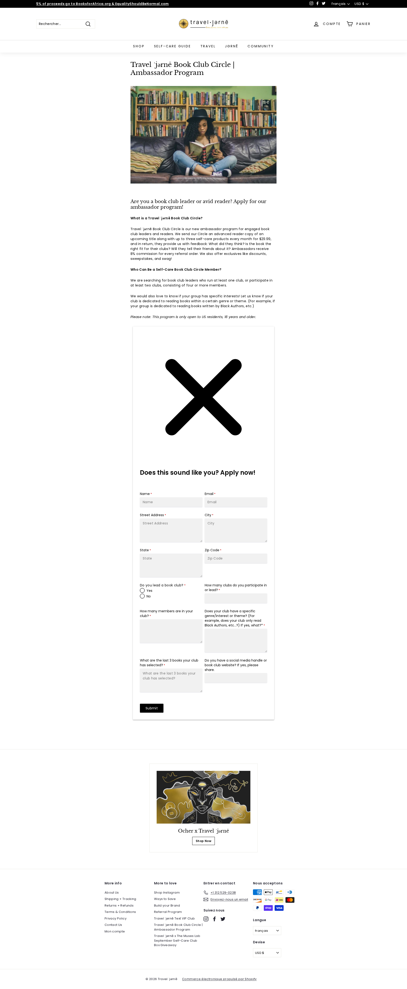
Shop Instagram (167, 892)
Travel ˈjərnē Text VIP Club (174, 918)
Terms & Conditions (120, 912)
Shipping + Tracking (120, 899)
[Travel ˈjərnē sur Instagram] (206, 918)
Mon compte (115, 931)
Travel (208, 46)
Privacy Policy (115, 918)
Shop (138, 46)
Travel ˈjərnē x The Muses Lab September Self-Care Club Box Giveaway (177, 940)
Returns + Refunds (119, 905)
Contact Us (113, 925)
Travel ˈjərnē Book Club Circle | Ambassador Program (178, 927)
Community (261, 46)
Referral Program (168, 912)
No (149, 596)
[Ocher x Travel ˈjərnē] (203, 797)
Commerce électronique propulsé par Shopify (219, 979)
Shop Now (203, 841)
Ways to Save (165, 899)
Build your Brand (167, 905)
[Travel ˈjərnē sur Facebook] (214, 918)
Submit (152, 708)
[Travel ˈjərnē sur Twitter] (222, 918)
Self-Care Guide (172, 46)
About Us (112, 892)
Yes (149, 590)
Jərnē (231, 46)
